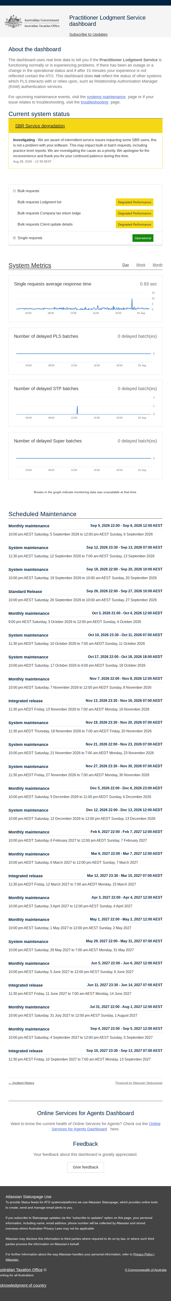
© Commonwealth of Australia (146, 1270)
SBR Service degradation (40, 125)
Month (158, 265)
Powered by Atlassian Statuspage (139, 1083)
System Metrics (29, 265)
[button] (88, 34)
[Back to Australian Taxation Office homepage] (32, 21)
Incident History (21, 1083)
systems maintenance (106, 97)
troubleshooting (94, 102)
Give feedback (85, 1167)
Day (125, 265)
